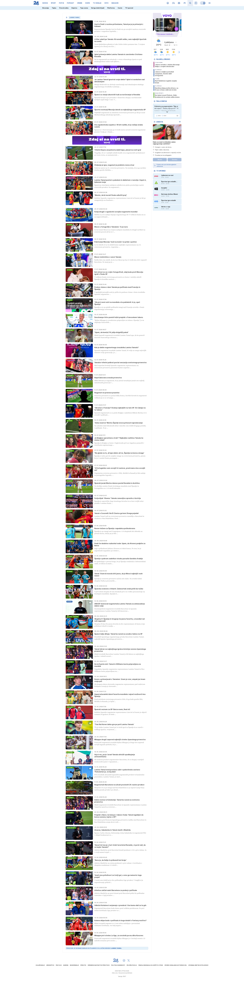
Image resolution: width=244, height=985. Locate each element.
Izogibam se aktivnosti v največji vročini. (168, 152)
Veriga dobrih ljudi (97, 8)
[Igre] (173, 3)
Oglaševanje (40, 965)
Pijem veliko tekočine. (162, 150)
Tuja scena (84, 8)
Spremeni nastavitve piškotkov (99, 965)
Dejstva (74, 8)
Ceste (120, 8)
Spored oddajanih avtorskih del (176, 965)
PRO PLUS (59, 965)
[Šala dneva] (177, 116)
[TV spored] (179, 3)
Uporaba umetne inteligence (198, 965)
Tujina (54, 8)
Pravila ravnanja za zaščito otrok (150, 965)
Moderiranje (74, 965)
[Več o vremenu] (179, 52)
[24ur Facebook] (124, 960)
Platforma (111, 8)
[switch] (202, 3)
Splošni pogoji (132, 965)
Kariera (65, 965)
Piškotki (83, 965)
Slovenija (45, 8)
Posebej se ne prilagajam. (163, 155)
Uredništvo (50, 965)
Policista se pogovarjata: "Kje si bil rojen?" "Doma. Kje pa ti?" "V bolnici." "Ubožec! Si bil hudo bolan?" (166, 109)
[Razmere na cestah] (184, 3)
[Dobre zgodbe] (168, 3)
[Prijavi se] (195, 3)
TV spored (129, 8)
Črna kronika (63, 8)
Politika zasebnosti (118, 965)
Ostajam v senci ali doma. (163, 147)
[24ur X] (128, 960)
